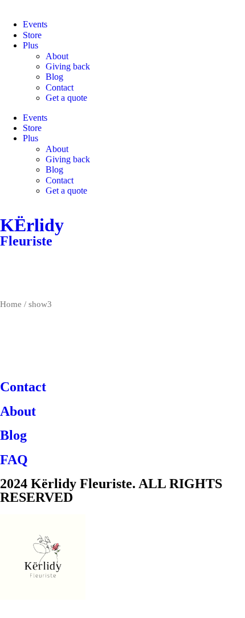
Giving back (68, 66)
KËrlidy (32, 225)
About (57, 56)
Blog (54, 76)
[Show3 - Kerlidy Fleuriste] (14, 272)
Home (11, 304)
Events (35, 24)
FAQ (14, 459)
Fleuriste (26, 241)
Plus (30, 45)
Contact (60, 87)
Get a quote (66, 98)
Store (32, 35)
